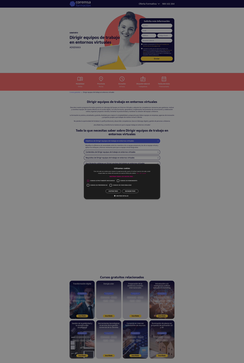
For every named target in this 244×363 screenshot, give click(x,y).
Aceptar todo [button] (113, 191)
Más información (141, 173)
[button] (122, 176)
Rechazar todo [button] (130, 191)
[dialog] (122, 181)
